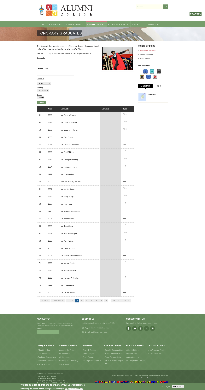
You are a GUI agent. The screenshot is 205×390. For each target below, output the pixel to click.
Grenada (152, 94)
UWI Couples (144, 58)
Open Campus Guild (113, 357)
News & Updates (74, 24)
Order (39, 95)
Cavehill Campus (89, 350)
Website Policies (146, 378)
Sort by (40, 88)
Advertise (165, 378)
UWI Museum (155, 354)
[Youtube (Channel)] (155, 78)
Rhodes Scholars (146, 54)
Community (65, 354)
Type (125, 109)
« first (45, 301)
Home (42, 24)
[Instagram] (142, 78)
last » (126, 301)
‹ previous (58, 301)
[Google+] (158, 73)
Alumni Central (95, 24)
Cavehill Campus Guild (114, 350)
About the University (46, 350)
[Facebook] (145, 73)
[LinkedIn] (148, 78)
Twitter (134, 328)
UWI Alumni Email (157, 350)
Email (40, 328)
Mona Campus (88, 354)
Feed (152, 328)
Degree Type (42, 68)
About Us (136, 24)
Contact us (152, 24)
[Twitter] (152, 73)
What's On (64, 364)
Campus (40, 79)
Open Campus (88, 357)
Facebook (128, 328)
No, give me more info (74, 389)
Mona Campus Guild (113, 354)
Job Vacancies (44, 354)
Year (50, 109)
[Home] (65, 10)
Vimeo (146, 328)
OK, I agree (165, 386)
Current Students (117, 24)
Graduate (41, 58)
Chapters (145, 86)
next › (116, 301)
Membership (55, 24)
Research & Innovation (47, 361)
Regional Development (47, 357)
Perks (158, 86)
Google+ (140, 328)
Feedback (157, 378)
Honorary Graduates (147, 51)
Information (64, 357)
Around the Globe (67, 350)
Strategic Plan (44, 364)
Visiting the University (69, 361)
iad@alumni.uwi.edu (99, 332)
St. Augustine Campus (92, 361)
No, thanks (178, 386)
